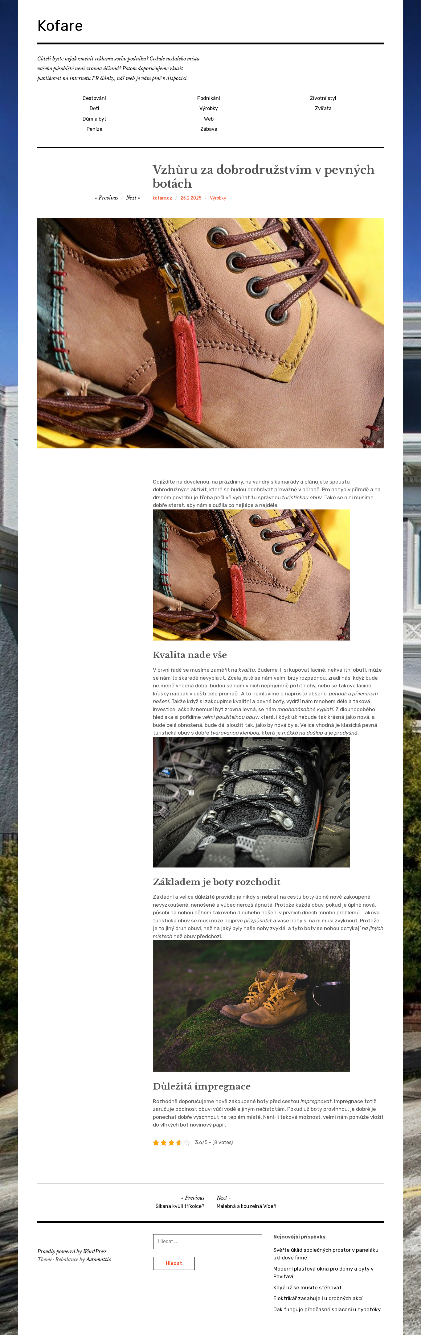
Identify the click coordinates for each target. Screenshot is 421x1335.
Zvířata (323, 108)
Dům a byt (94, 119)
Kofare (60, 26)
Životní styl (323, 98)
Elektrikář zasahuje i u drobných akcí (317, 1298)
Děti (94, 108)
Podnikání (208, 98)
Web (209, 119)
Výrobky (208, 108)
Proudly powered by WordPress (72, 1251)
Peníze (94, 129)
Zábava (208, 129)
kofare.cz (162, 198)
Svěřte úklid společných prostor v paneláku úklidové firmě (325, 1254)
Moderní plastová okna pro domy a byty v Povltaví (323, 1273)
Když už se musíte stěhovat (307, 1287)
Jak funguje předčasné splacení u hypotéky (327, 1309)
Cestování (94, 98)
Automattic (98, 1259)
